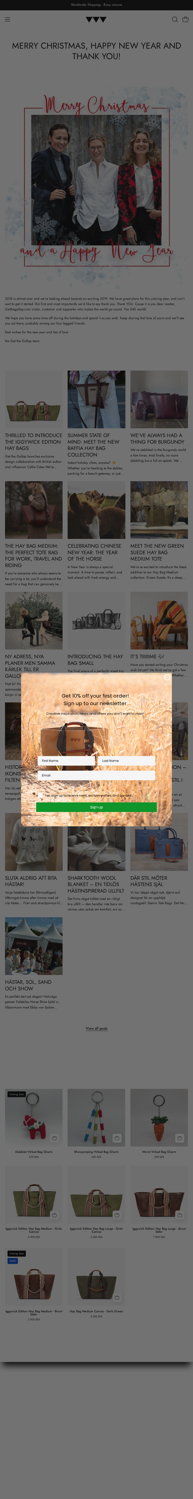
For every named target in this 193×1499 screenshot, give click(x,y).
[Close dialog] (167, 677)
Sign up (96, 807)
